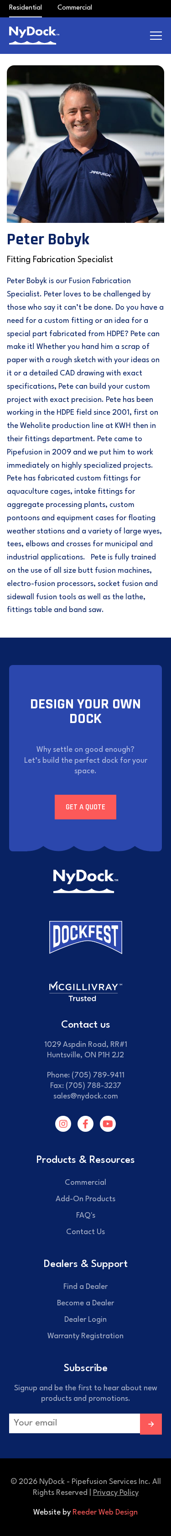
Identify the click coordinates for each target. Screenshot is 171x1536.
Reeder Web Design (105, 1512)
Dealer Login (85, 1320)
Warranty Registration (85, 1336)
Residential (25, 8)
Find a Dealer (85, 1287)
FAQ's (85, 1215)
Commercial (74, 8)
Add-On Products (85, 1199)
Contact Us (85, 1232)
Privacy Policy (116, 1493)
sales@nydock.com (85, 1096)
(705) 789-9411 (98, 1075)
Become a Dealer (85, 1303)
